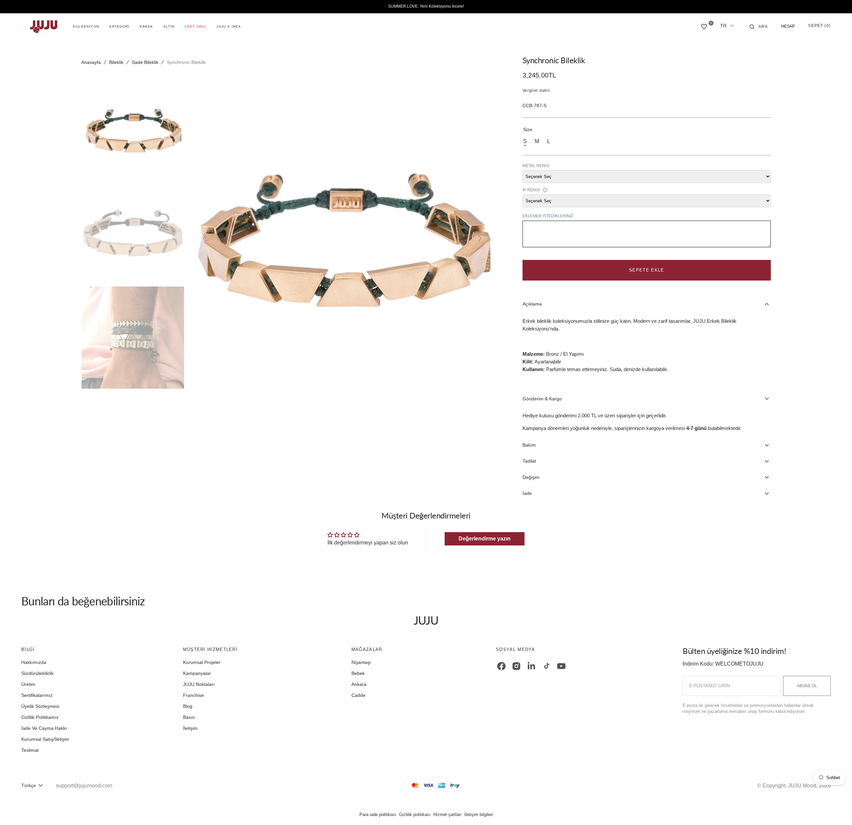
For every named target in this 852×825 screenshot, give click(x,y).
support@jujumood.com (84, 785)
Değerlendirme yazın (485, 538)
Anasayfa (91, 62)
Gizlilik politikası (415, 814)
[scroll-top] (836, 809)
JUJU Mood (802, 785)
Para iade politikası (377, 814)
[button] (758, 26)
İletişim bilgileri (478, 814)
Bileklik (116, 62)
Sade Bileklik (145, 62)
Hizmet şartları (447, 814)
